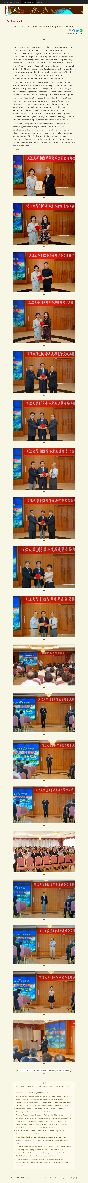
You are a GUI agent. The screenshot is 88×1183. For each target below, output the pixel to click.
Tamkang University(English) (67, 1178)
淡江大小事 (8, 2)
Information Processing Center (47, 1178)
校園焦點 (17, 2)
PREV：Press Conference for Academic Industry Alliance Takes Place (40, 1086)
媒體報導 (39, 2)
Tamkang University (29, 1178)
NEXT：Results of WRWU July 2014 (28, 1093)
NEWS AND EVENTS (28, 2)
